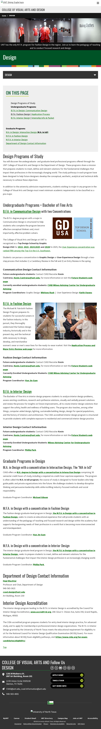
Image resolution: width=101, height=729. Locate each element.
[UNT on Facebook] (52, 668)
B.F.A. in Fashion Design (17, 303)
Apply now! (57, 675)
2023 (26, 247)
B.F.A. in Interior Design (17, 391)
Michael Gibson (40, 497)
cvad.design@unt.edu (14, 592)
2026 (47, 247)
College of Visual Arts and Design (23, 9)
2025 (37, 247)
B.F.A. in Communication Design (22, 211)
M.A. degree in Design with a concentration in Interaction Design (48, 472)
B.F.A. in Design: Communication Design (29, 110)
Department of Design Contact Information (26, 143)
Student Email (30, 718)
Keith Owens (85, 292)
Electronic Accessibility (57, 724)
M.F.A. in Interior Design (17, 139)
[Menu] (98, 3)
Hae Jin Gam (31, 380)
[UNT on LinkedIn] (69, 668)
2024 (32, 247)
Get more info (59, 686)
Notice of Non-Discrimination (32, 724)
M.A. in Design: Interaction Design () (27, 132)
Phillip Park (30, 450)
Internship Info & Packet (43, 117)
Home (4, 16)
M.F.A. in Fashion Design (17, 135)
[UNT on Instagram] (64, 668)
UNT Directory (47, 718)
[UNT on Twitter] (56, 668)
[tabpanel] (50, 34)
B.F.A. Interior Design (20, 117)
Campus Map (63, 718)
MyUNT (6, 718)
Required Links (71, 724)
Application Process (41, 114)
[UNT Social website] (73, 668)
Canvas (16, 718)
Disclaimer (18, 724)
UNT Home (81, 724)
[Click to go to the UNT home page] (12, 3)
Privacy (46, 724)
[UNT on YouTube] (60, 668)
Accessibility (93, 718)
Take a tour (58, 680)
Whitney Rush (47, 292)
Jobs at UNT (78, 718)
